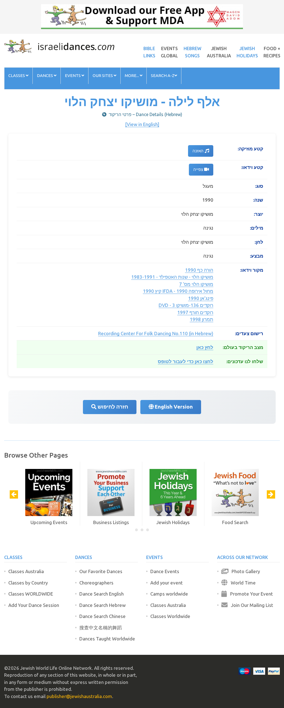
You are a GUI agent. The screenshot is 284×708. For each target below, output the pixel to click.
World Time (241, 582)
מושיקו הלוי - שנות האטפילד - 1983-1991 (172, 276)
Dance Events (164, 571)
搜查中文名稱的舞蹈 (100, 627)
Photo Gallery (244, 571)
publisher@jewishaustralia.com (79, 696)
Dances (45, 75)
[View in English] (142, 124)
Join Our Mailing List (250, 605)
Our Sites (103, 75)
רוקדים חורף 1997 (195, 312)
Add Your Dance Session (33, 605)
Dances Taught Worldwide (107, 638)
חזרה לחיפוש (112, 407)
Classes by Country (28, 582)
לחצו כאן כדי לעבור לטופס (185, 361)
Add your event (166, 582)
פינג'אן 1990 (200, 298)
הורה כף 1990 (199, 270)
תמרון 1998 (201, 319)
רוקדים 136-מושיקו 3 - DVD (186, 305)
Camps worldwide (169, 593)
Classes (17, 75)
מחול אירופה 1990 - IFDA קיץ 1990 (178, 291)
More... (132, 75)
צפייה (198, 169)
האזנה (198, 150)
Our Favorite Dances (100, 571)
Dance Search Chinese (102, 616)
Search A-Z (162, 75)
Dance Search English (101, 593)
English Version (173, 407)
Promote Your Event (250, 593)
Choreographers (96, 582)
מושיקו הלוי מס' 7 (196, 284)
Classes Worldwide (170, 616)
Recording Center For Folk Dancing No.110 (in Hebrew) (155, 333)
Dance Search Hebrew (102, 605)
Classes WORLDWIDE (30, 593)
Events (73, 75)
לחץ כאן (204, 347)
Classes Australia (26, 571)
